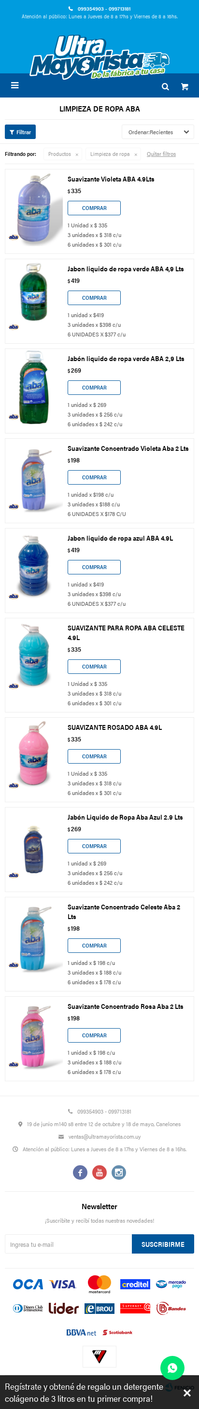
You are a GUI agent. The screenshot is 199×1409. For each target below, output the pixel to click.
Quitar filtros (161, 153)
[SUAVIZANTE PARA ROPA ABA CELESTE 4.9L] (34, 656)
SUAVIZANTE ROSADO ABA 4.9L (115, 727)
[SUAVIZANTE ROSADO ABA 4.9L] (34, 756)
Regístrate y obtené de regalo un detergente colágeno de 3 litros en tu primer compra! (84, 1392)
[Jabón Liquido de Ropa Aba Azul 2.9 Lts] (34, 845)
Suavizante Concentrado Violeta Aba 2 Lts (128, 448)
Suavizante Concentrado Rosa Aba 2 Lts (126, 1006)
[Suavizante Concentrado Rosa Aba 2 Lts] (34, 1035)
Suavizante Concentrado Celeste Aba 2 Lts (124, 911)
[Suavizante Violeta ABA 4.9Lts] (34, 207)
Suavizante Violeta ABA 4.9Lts (111, 178)
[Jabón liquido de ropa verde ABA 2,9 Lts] (34, 387)
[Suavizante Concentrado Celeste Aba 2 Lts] (34, 935)
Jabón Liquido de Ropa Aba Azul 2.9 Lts (125, 817)
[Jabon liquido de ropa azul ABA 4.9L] (34, 566)
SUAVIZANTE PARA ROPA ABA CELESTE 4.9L (126, 632)
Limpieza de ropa (110, 153)
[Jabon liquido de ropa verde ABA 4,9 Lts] (34, 297)
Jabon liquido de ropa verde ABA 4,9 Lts (126, 268)
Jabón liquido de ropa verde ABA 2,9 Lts (126, 358)
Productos (59, 153)
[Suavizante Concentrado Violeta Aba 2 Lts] (34, 477)
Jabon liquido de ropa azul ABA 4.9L (120, 538)
